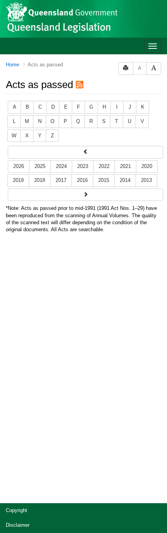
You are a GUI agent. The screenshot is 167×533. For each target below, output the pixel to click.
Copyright (16, 510)
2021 (125, 166)
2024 (61, 166)
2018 (39, 180)
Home (12, 64)
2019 (18, 180)
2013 (146, 180)
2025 (40, 166)
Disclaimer (18, 525)
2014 (125, 180)
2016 (82, 180)
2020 (146, 166)
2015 (103, 180)
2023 (82, 166)
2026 (18, 166)
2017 (61, 180)
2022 (104, 166)
